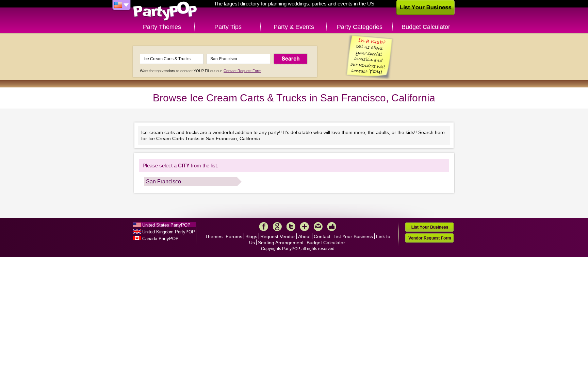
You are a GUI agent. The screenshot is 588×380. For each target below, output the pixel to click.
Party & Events (294, 26)
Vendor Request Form (429, 238)
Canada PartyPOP (160, 238)
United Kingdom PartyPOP (168, 231)
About (304, 236)
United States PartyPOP (166, 225)
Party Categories (359, 26)
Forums (234, 236)
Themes (214, 236)
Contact (322, 236)
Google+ (277, 226)
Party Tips (228, 26)
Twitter (291, 226)
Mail (318, 226)
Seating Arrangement (281, 242)
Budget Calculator (426, 26)
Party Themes (162, 26)
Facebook (263, 226)
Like (331, 226)
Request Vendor (277, 236)
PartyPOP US (165, 11)
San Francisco (163, 181)
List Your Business (353, 236)
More (304, 226)
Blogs (251, 236)
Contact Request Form (242, 71)
